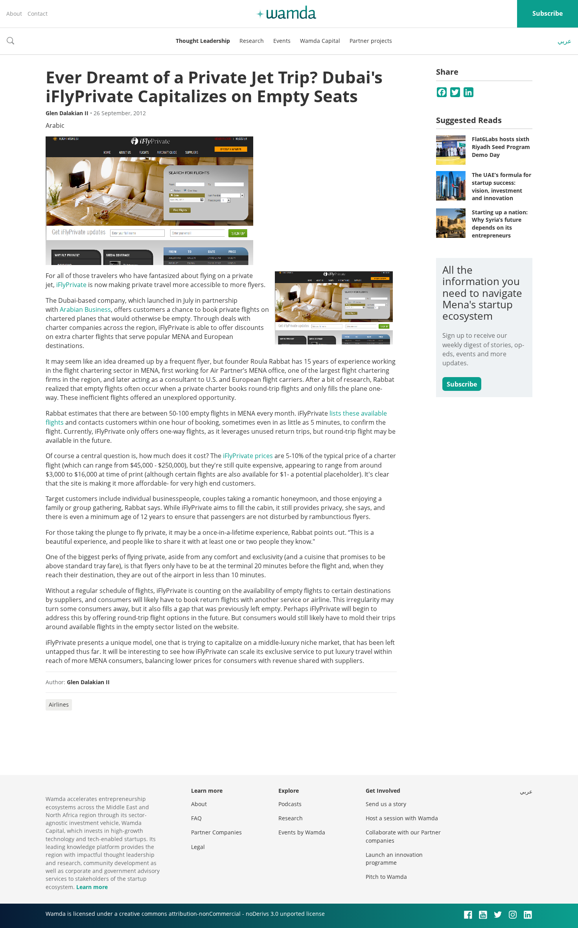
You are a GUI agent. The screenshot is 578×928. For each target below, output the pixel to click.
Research (251, 40)
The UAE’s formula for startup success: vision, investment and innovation (501, 186)
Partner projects (371, 40)
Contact (38, 13)
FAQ (196, 818)
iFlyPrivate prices (248, 455)
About (14, 13)
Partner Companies (216, 832)
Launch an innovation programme (394, 858)
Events (282, 40)
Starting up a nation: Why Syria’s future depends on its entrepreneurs (500, 223)
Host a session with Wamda (402, 818)
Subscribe (547, 13)
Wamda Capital (320, 40)
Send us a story (386, 804)
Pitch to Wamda (386, 876)
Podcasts (290, 804)
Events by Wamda (301, 832)
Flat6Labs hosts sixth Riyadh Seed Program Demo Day (501, 146)
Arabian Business (85, 309)
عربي (565, 41)
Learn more (92, 887)
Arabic (55, 125)
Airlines (59, 704)
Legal (198, 847)
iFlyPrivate (71, 284)
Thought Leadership (203, 40)
